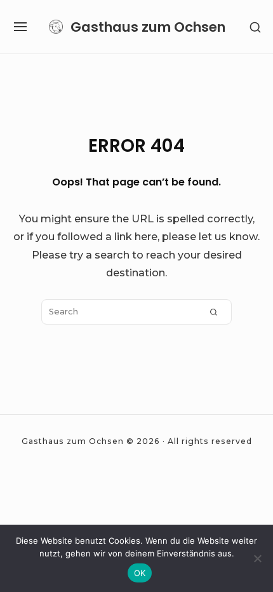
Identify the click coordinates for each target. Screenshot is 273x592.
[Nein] (257, 558)
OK (140, 573)
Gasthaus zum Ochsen (147, 27)
